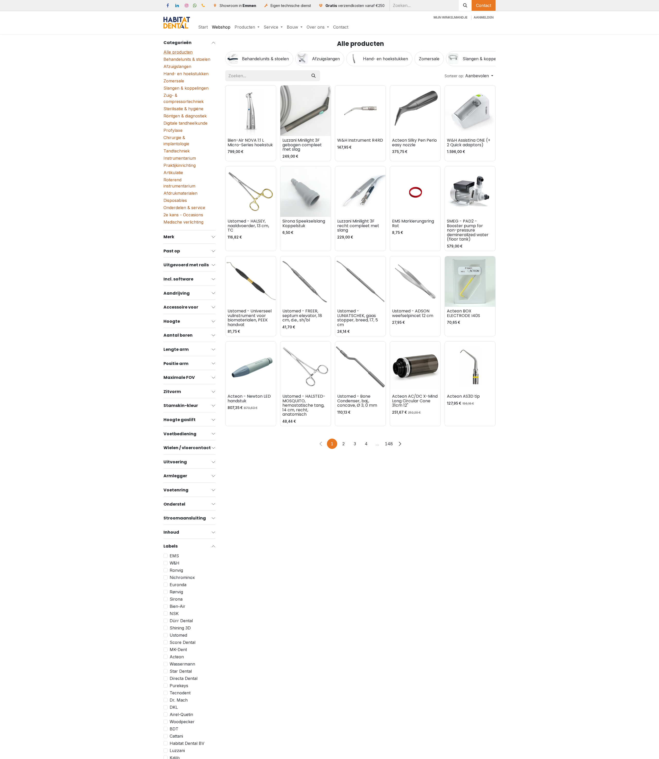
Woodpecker (182, 721)
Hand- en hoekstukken (186, 73)
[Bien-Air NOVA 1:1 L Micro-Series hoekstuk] (251, 111)
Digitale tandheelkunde (185, 123)
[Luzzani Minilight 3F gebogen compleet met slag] (305, 111)
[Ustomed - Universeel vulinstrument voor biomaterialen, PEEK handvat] (251, 281)
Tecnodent (180, 692)
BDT (174, 728)
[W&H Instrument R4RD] (360, 111)
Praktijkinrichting (179, 165)
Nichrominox (182, 577)
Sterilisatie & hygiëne (183, 109)
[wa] (195, 5)
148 (389, 443)
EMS (174, 555)
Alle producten (178, 52)
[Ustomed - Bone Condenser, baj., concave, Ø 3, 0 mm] (360, 367)
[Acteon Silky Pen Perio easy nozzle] (415, 111)
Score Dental (182, 642)
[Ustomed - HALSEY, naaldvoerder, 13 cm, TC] (251, 191)
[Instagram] (187, 5)
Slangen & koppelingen (186, 88)
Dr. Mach (179, 700)
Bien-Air (177, 606)
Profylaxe (173, 130)
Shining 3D (180, 627)
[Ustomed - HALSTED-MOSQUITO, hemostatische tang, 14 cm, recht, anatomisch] (305, 367)
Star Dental (181, 671)
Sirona (176, 599)
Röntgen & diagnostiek (185, 116)
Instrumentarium (179, 158)
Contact (483, 5)
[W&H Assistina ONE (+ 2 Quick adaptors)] (470, 111)
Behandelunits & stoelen (186, 59)
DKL (174, 707)
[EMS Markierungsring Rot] (415, 191)
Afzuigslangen (177, 66)
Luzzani (177, 750)
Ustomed (178, 635)
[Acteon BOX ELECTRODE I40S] (470, 281)
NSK (174, 613)
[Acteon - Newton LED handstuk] (251, 367)
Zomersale (173, 81)
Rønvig (176, 591)
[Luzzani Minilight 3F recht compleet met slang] (360, 191)
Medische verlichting (183, 222)
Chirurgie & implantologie (176, 141)
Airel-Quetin (181, 714)
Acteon (177, 656)
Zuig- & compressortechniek (183, 98)
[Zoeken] (465, 5)
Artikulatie (173, 172)
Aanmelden (483, 17)
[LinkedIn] (177, 5)
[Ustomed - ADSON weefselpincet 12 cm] (415, 281)
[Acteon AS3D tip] (470, 367)
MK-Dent (178, 649)
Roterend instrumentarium (179, 183)
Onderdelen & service (184, 207)
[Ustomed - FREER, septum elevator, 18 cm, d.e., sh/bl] (305, 281)
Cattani (176, 736)
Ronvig (176, 570)
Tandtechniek (176, 151)
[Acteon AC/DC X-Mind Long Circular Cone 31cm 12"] (415, 367)
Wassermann (182, 664)
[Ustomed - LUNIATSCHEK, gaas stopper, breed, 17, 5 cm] (360, 281)
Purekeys (179, 685)
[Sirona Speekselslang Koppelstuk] (305, 191)
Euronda (178, 584)
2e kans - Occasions (183, 215)
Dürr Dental (181, 620)
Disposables (175, 200)
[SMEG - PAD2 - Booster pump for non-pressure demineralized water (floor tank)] (470, 191)
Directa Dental (183, 678)
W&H (174, 563)
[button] (469, 75)
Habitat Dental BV (187, 743)
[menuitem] (203, 27)
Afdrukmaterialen (180, 193)
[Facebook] (167, 5)
